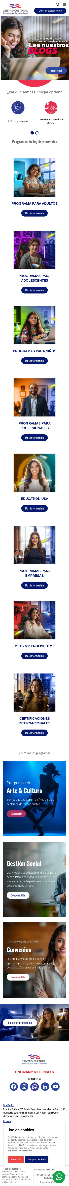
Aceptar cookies (37, 1159)
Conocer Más (18, 895)
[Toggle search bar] (58, 4)
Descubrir (16, 814)
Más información (34, 290)
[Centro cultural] (15, 8)
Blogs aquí (55, 70)
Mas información (34, 213)
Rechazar (15, 1159)
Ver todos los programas (34, 753)
